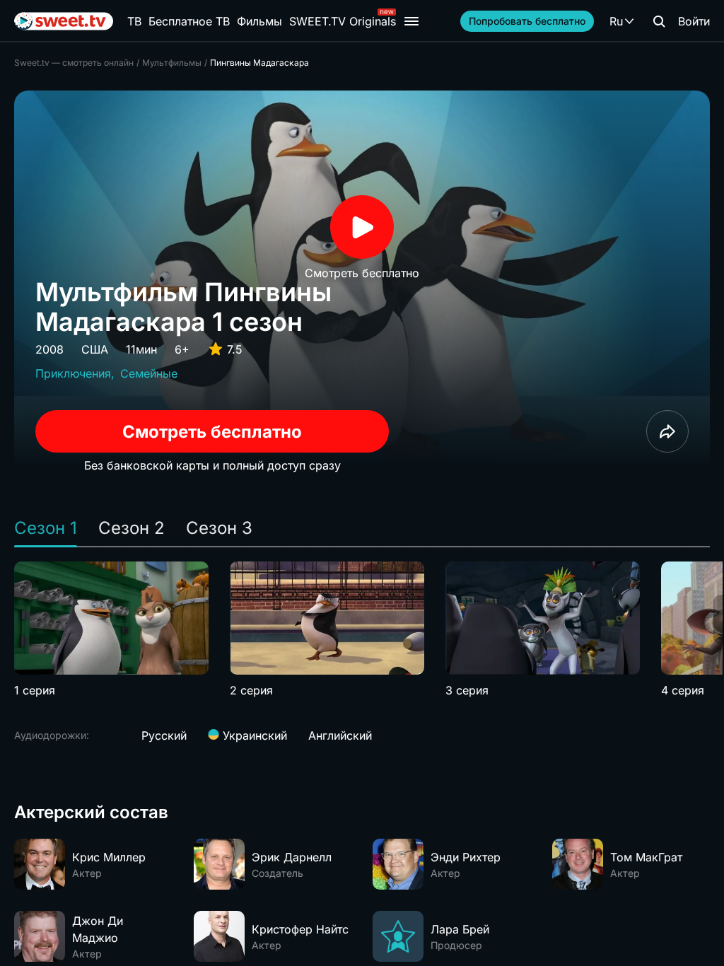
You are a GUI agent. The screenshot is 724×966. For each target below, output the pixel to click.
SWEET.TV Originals (342, 21)
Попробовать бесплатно (527, 21)
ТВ (134, 21)
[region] (362, 630)
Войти (694, 21)
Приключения (73, 373)
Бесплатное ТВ (189, 21)
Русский (164, 735)
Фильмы (259, 21)
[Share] (667, 431)
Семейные (148, 373)
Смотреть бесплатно (212, 431)
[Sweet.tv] (63, 21)
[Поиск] (658, 21)
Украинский (253, 735)
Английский (340, 735)
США (94, 349)
